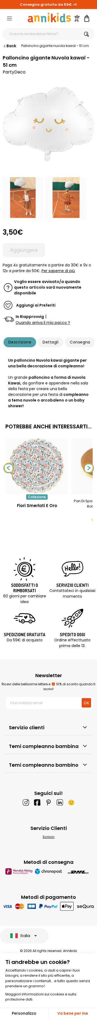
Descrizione (19, 342)
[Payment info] (49, 906)
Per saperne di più (58, 270)
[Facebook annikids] (37, 802)
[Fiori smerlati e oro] (37, 491)
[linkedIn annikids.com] (60, 802)
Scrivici (48, 837)
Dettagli (50, 342)
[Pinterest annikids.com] (48, 802)
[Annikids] (49, 17)
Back (11, 46)
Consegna (80, 342)
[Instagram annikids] (26, 802)
